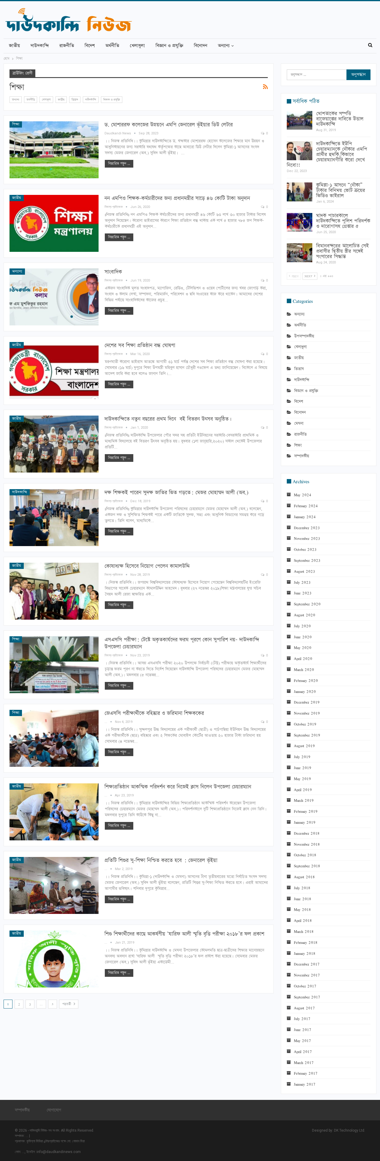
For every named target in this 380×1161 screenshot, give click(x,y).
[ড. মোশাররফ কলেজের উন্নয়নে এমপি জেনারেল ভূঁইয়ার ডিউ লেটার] (54, 149)
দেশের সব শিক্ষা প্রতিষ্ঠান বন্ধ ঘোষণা (139, 345)
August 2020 (304, 615)
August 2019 (304, 746)
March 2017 (304, 1062)
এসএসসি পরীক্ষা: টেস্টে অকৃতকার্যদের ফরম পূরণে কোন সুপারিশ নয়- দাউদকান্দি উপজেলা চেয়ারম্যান (181, 643)
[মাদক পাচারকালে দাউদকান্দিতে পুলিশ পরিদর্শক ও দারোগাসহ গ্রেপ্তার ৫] (299, 222)
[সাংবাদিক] (54, 296)
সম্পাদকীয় (301, 456)
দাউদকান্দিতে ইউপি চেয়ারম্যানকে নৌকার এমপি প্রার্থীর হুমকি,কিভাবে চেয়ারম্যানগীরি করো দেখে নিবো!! (327, 154)
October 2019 (305, 724)
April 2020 (303, 658)
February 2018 (305, 942)
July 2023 (302, 582)
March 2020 (304, 669)
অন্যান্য (223, 45)
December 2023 (307, 528)
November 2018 (307, 844)
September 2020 (307, 604)
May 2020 (302, 648)
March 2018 (304, 931)
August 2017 (304, 1008)
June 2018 (302, 899)
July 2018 (302, 888)
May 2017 (302, 1041)
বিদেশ (90, 45)
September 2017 (307, 997)
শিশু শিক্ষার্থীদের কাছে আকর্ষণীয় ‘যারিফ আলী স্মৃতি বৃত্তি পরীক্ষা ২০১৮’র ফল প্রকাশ (184, 934)
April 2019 (303, 790)
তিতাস (75, 100)
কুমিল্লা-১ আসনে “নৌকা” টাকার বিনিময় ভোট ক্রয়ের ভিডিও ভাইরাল (340, 190)
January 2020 (305, 691)
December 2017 (306, 964)
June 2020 (303, 637)
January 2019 (305, 822)
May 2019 (302, 779)
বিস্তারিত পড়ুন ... (119, 163)
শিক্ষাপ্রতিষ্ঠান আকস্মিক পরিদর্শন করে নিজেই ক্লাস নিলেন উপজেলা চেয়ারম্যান (177, 787)
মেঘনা (298, 424)
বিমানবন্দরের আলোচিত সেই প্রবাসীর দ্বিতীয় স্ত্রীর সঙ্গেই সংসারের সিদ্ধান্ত (342, 251)
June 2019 (302, 768)
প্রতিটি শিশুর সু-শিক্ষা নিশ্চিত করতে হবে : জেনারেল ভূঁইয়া (160, 860)
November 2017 (307, 975)
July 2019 (302, 757)
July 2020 (302, 626)
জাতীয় (14, 45)
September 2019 (307, 735)
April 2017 (303, 1052)
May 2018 (302, 909)
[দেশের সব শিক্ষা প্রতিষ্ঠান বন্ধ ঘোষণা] (54, 370)
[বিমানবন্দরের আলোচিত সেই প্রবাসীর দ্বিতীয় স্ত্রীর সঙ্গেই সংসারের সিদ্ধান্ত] (299, 252)
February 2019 (306, 811)
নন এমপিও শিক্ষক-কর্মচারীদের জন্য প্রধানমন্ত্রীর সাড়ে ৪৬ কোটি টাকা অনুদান (177, 198)
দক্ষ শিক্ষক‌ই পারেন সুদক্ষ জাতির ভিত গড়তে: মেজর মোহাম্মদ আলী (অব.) (176, 492)
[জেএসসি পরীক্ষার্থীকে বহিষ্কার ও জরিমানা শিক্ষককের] (54, 738)
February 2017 (305, 1073)
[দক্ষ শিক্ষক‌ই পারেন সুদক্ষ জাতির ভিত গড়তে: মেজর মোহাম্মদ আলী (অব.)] (54, 517)
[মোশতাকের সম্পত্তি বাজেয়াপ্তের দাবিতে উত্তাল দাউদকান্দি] (299, 120)
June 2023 (302, 593)
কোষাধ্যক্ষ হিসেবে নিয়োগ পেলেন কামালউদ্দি (147, 566)
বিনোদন (200, 45)
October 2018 (305, 855)
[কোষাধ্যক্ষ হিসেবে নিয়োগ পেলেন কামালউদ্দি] (54, 591)
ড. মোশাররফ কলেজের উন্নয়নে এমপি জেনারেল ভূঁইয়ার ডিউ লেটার (168, 124)
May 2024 (302, 495)
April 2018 (303, 920)
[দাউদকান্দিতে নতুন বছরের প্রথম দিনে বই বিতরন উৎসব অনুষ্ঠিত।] (54, 444)
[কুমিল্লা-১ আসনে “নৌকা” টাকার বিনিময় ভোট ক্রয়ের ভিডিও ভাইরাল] (299, 191)
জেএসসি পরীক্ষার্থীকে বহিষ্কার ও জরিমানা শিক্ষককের (154, 713)
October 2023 (305, 549)
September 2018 (307, 866)
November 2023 (307, 538)
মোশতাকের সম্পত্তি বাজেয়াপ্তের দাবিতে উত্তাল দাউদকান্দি (339, 119)
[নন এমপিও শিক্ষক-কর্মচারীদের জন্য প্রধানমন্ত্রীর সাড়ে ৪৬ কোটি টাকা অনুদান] (54, 223)
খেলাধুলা (137, 45)
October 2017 (305, 986)
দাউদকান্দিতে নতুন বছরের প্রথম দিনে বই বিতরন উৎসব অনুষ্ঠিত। (168, 419)
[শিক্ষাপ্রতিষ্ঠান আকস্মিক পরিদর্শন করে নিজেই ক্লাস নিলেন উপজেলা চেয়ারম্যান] (54, 811)
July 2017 (302, 1019)
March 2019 (304, 800)
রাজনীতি (66, 45)
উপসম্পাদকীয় (304, 336)
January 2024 (305, 517)
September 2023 (307, 560)
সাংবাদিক (113, 272)
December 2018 (306, 833)
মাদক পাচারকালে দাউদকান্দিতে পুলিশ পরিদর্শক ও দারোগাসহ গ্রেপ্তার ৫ (343, 221)
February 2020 (306, 680)
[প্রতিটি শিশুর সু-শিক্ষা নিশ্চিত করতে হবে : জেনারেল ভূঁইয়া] (54, 885)
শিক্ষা (15, 124)
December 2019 (307, 702)
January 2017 (304, 1084)
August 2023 (304, 571)
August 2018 (304, 877)
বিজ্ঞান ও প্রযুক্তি (169, 45)
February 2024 (306, 506)
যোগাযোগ (54, 1110)
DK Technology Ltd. (349, 1130)
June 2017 (302, 1030)
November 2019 (307, 713)
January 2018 (304, 953)
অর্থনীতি (112, 45)
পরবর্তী (67, 1004)
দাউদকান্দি (40, 45)
